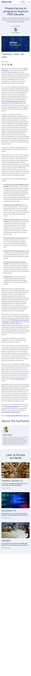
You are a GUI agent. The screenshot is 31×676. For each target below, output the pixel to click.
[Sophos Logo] (6, 2)
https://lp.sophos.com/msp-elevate (10, 412)
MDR (13, 320)
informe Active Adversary (18, 378)
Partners (4, 57)
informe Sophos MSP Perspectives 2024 (12, 101)
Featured (16, 54)
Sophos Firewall (14, 321)
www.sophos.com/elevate (11, 406)
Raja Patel (18, 32)
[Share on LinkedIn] (8, 64)
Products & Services (7, 54)
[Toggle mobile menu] (29, 2)
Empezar (23, 2)
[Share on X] (5, 64)
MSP (22, 54)
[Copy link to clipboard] (2, 64)
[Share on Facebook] (11, 64)
